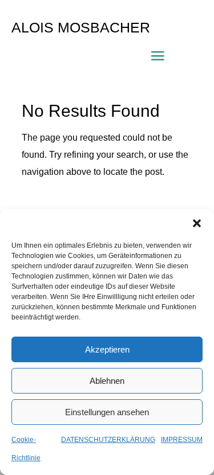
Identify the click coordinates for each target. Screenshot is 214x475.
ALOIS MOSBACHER (80, 27)
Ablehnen (107, 381)
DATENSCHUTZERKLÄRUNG (108, 440)
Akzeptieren (107, 349)
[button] (197, 223)
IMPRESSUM (182, 440)
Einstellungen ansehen (107, 412)
